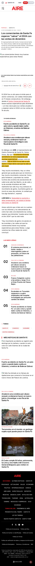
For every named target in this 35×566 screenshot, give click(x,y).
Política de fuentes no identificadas (11, 532)
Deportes (27, 491)
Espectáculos (17, 491)
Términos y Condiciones (22, 544)
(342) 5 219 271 (26, 553)
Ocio (29, 501)
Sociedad (17, 505)
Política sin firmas (17, 536)
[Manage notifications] (30, 562)
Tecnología (6, 498)
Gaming (6, 501)
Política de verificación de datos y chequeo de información (18, 540)
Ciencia (28, 488)
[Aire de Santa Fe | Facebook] (12, 525)
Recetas (6, 495)
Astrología (29, 498)
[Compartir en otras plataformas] (30, 86)
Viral (21, 498)
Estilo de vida (27, 495)
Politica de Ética (25, 529)
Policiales (5, 484)
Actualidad (14, 484)
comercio (15, 328)
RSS (32, 544)
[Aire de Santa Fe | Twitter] (16, 525)
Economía (29, 484)
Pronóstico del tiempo (13, 512)
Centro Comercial (8, 332)
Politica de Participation (8, 544)
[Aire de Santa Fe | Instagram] (19, 525)
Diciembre (26, 328)
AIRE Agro (7, 491)
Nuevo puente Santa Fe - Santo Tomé (17, 519)
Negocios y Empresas (18, 501)
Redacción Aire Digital (9, 81)
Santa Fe (12, 27)
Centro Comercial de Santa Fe (19, 101)
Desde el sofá (15, 495)
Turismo (15, 498)
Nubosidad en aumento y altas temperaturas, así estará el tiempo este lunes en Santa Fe (16, 200)
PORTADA (4, 27)
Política (7, 488)
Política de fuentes (28, 532)
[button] (5, 8)
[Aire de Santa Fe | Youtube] (23, 525)
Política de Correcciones (12, 529)
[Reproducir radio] (2, 2)
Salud (22, 484)
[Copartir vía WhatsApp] (25, 86)
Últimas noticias (18, 481)
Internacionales (18, 488)
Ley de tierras (17, 515)
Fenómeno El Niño (23, 508)
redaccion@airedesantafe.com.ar (19, 557)
